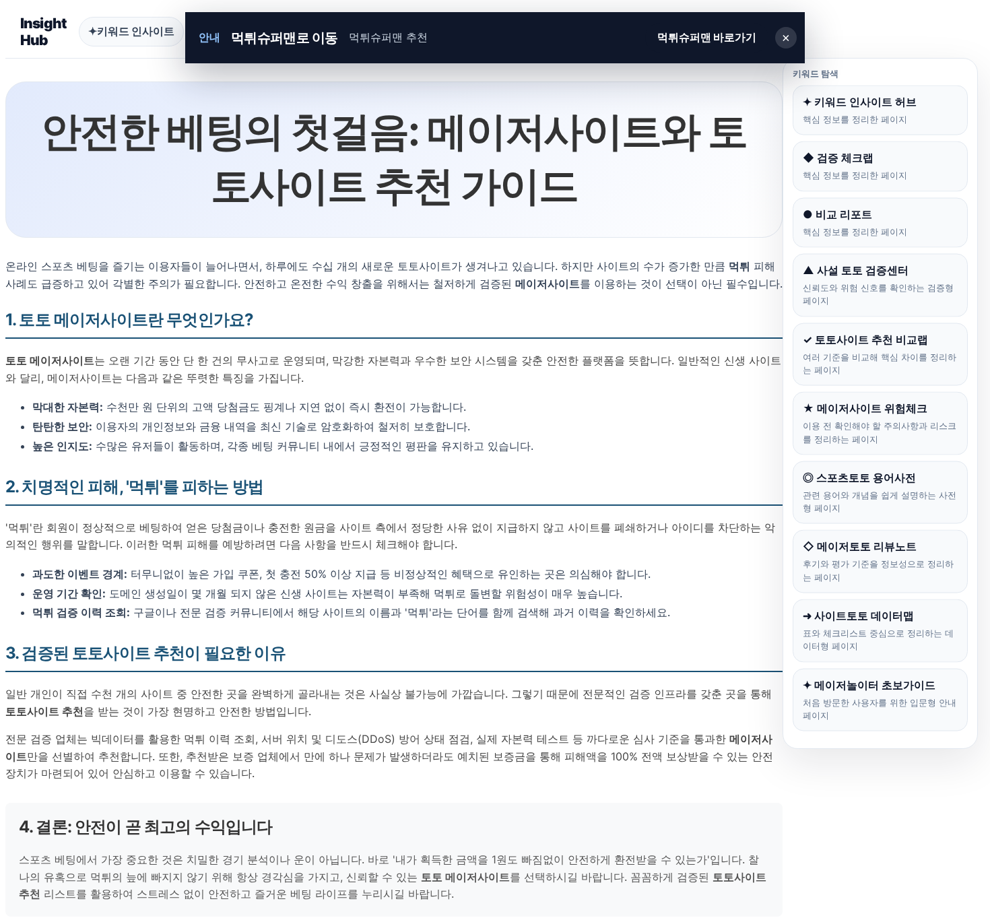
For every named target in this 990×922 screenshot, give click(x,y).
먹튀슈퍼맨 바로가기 (706, 37)
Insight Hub (43, 31)
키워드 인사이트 (131, 31)
